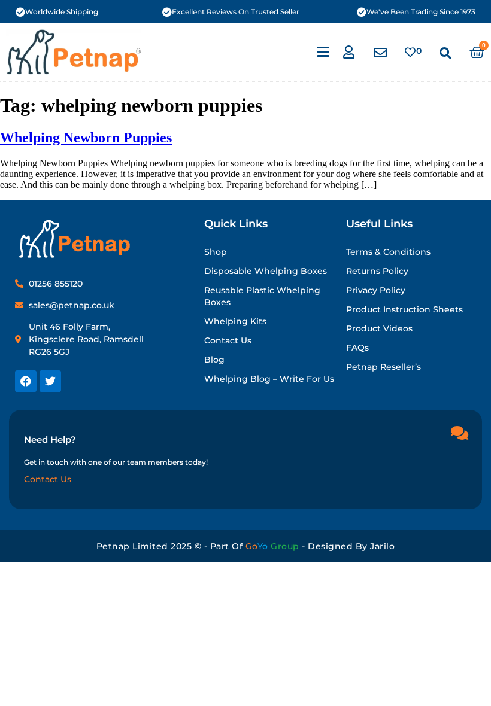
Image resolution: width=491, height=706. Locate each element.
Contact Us (227, 340)
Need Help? (50, 439)
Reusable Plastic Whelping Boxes (262, 296)
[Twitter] (50, 381)
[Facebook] (26, 381)
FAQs (357, 347)
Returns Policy (377, 271)
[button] (323, 52)
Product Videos (379, 328)
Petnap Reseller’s (383, 366)
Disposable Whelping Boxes (265, 271)
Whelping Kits (235, 321)
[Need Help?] (459, 432)
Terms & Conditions (388, 252)
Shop (215, 252)
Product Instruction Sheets (404, 309)
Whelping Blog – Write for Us (269, 378)
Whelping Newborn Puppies (86, 137)
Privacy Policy (375, 290)
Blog (214, 359)
